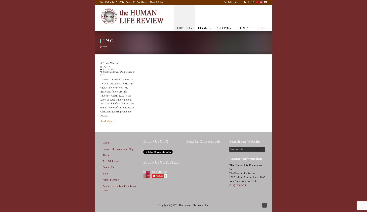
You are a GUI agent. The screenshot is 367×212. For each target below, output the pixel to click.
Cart (139, 2)
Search (234, 2)
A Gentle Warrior (109, 63)
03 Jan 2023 (107, 67)
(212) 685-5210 (237, 185)
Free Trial (120, 2)
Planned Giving (156, 2)
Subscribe (110, 2)
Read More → (107, 121)
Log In (227, 2)
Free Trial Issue (111, 161)
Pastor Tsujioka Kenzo (119, 72)
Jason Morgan (108, 69)
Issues (106, 142)
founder (106, 72)
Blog (102, 2)
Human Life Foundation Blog (118, 149)
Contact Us (130, 2)
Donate (145, 2)
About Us (108, 155)
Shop (105, 173)
